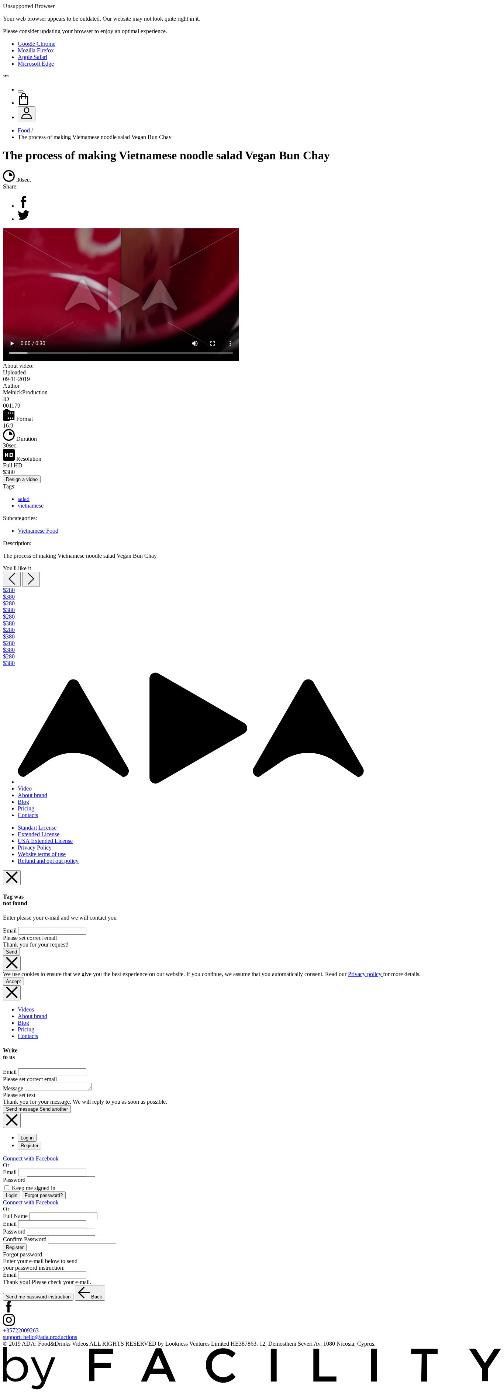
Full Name (15, 1216)
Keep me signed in (32, 1188)
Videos (26, 1009)
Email (10, 930)
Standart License (37, 827)
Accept (13, 981)
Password (14, 1180)
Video (25, 788)
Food (24, 130)
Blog (23, 802)
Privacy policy (365, 974)
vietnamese (31, 505)
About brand (32, 795)
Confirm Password (24, 1239)
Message (13, 1088)
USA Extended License (45, 841)
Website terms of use (42, 854)
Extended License (38, 834)
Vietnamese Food (38, 530)
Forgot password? (44, 1195)
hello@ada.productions (40, 1337)
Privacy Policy (35, 847)
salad (24, 499)
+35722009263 (21, 1330)
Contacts (28, 815)
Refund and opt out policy (48, 861)
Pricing (26, 808)
